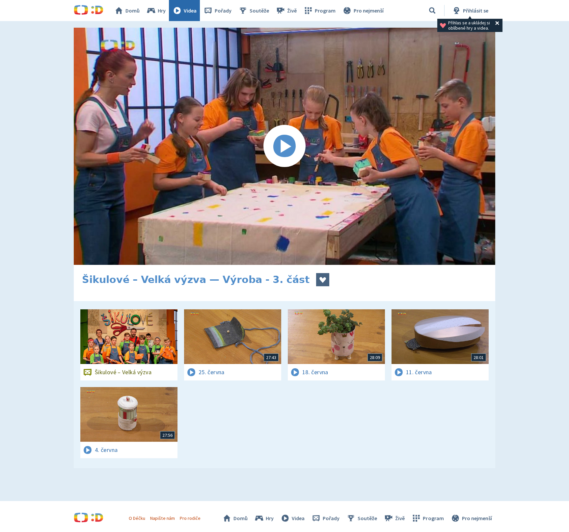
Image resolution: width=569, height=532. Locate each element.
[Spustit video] (284, 146)
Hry (162, 10)
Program (325, 10)
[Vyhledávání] (432, 10)
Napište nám (162, 518)
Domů (132, 10)
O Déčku (137, 518)
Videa (190, 10)
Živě (292, 10)
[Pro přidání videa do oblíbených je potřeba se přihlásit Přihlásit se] (322, 279)
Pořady (223, 10)
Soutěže (259, 10)
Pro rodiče (190, 518)
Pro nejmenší (369, 10)
